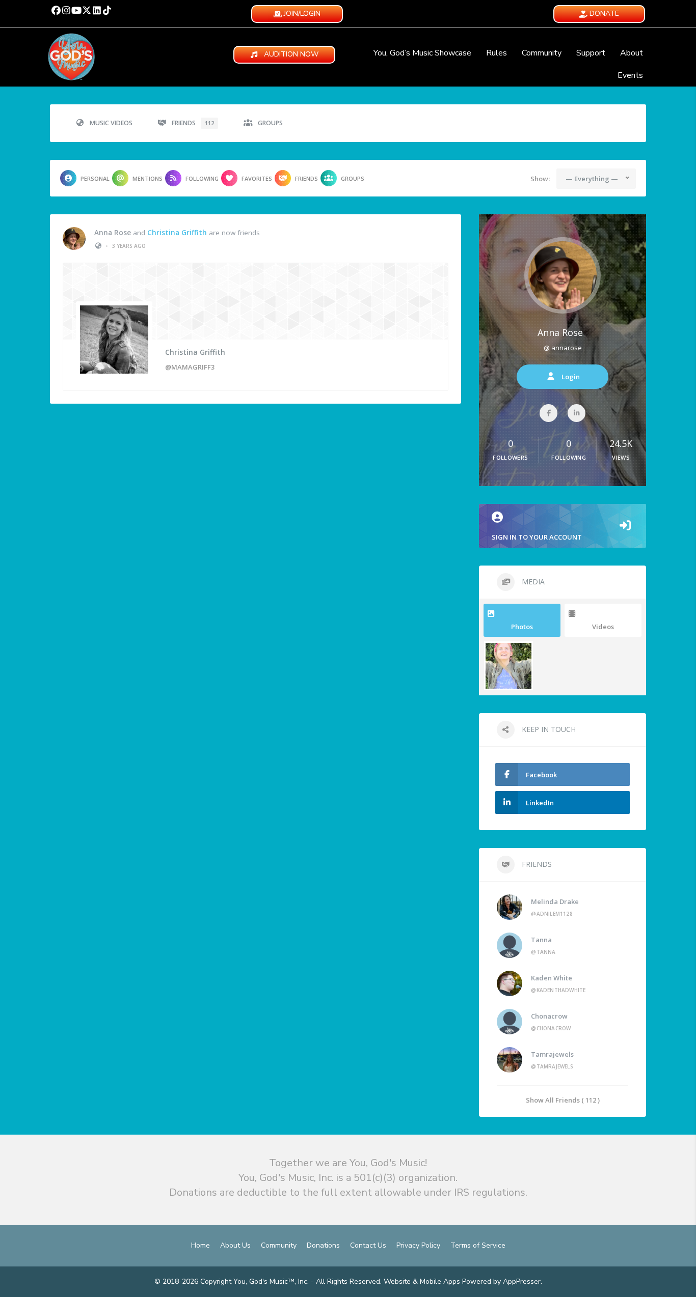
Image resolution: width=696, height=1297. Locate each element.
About (631, 53)
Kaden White (551, 977)
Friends (193, 123)
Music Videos (111, 123)
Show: (540, 179)
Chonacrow (549, 1016)
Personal (95, 178)
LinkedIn (540, 802)
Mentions (147, 178)
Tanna (541, 939)
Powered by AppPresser (501, 1281)
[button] (56, 10)
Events (630, 75)
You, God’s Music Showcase (422, 53)
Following (202, 178)
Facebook (541, 774)
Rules (496, 53)
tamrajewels (552, 1054)
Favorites (257, 178)
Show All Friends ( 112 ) (563, 1099)
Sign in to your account (537, 537)
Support (590, 53)
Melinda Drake (555, 901)
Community (541, 53)
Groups (270, 123)
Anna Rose (112, 232)
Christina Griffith (177, 232)
